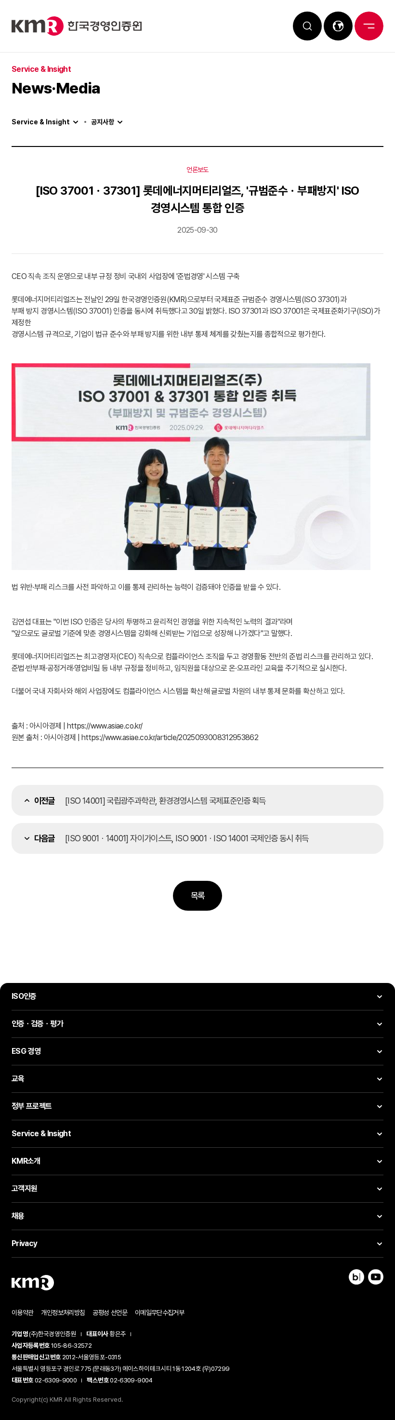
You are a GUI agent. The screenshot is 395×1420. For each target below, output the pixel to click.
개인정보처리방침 (63, 1312)
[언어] (338, 26)
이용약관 (22, 1312)
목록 (198, 895)
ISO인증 (24, 996)
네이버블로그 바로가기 (356, 1277)
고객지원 (24, 1188)
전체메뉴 (369, 26)
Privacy (25, 1243)
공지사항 (102, 122)
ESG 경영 (26, 1051)
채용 (18, 1216)
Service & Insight (41, 122)
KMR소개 (26, 1161)
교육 (18, 1078)
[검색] (307, 26)
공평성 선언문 (109, 1312)
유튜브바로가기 (375, 1277)
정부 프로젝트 (32, 1106)
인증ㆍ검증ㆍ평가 (37, 1023)
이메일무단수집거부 (159, 1312)
